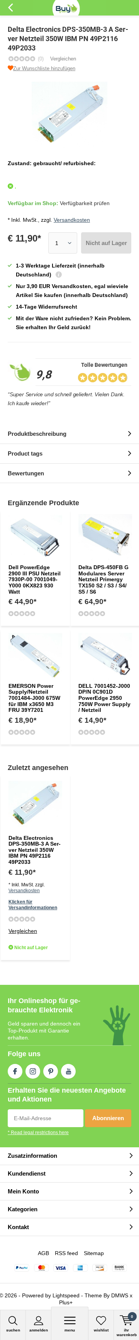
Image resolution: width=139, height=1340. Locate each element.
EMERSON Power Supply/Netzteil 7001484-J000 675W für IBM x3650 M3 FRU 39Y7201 (34, 698)
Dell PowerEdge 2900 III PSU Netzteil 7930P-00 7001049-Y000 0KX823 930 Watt (34, 579)
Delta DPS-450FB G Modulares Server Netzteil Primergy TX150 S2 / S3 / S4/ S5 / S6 (103, 579)
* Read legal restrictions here (38, 1132)
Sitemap (94, 1253)
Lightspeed (66, 1295)
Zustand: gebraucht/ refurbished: (52, 163)
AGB (43, 1253)
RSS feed (66, 1253)
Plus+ (66, 1302)
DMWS (119, 1295)
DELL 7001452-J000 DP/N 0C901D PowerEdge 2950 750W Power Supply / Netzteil (104, 698)
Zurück (10, 8)
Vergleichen (63, 59)
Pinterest (50, 1071)
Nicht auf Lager (106, 243)
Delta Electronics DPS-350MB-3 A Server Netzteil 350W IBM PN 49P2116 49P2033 (34, 850)
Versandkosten (72, 220)
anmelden (38, 1330)
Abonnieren (108, 1118)
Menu (69, 1330)
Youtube (68, 1071)
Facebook (15, 1071)
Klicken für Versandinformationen (32, 904)
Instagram (32, 1071)
